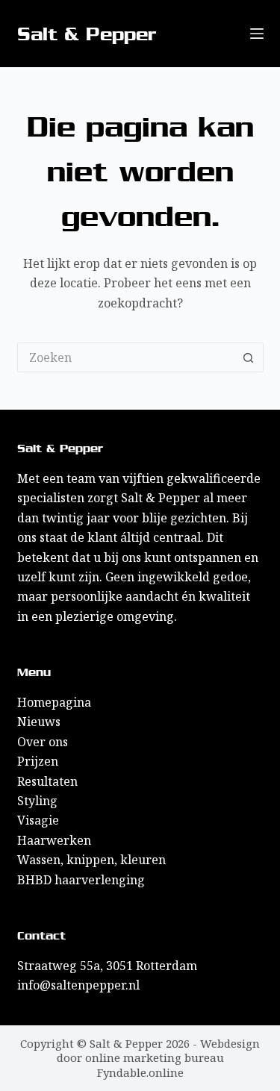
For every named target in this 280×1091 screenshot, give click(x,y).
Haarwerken (54, 840)
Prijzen (37, 761)
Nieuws (38, 721)
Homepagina (54, 702)
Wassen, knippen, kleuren (91, 859)
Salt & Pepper (87, 34)
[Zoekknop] (249, 357)
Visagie (38, 820)
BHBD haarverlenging (81, 880)
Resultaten (47, 781)
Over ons (42, 742)
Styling (37, 801)
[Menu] (257, 33)
